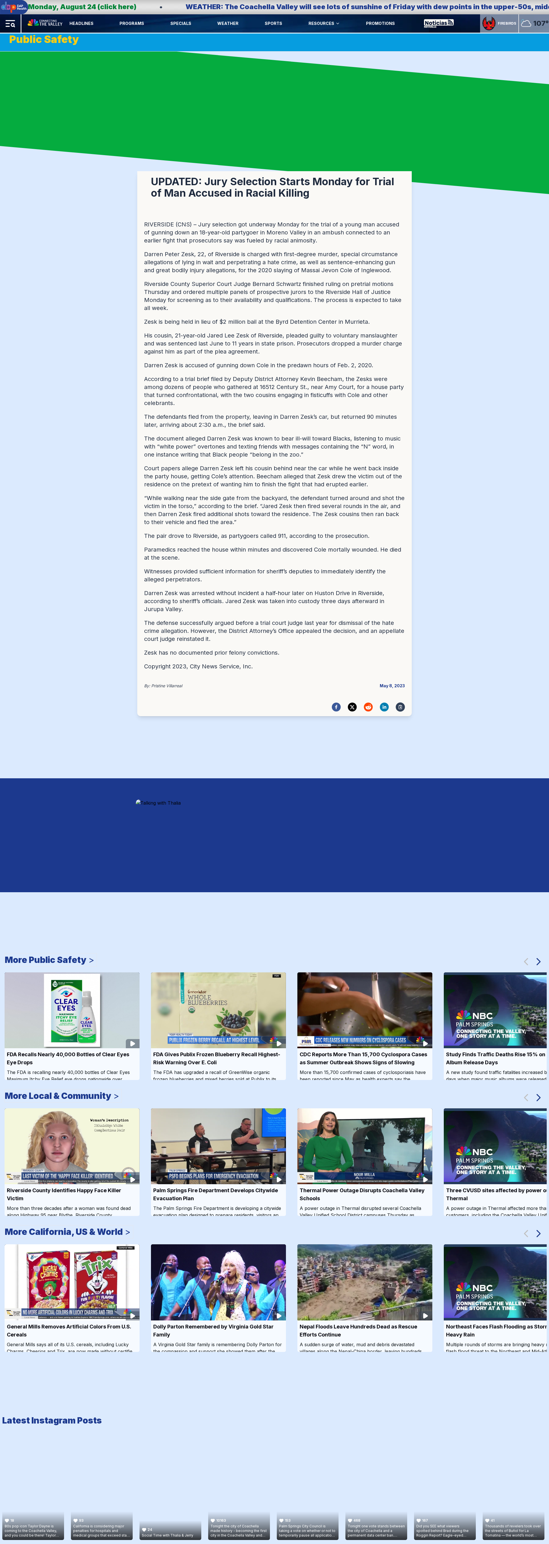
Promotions (380, 23)
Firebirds (507, 23)
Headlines (81, 23)
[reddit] (368, 707)
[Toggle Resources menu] (337, 23)
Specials (180, 23)
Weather (227, 23)
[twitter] (352, 707)
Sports (273, 23)
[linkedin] (384, 707)
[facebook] (336, 707)
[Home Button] (45, 23)
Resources (321, 23)
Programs (132, 23)
